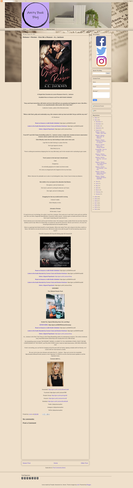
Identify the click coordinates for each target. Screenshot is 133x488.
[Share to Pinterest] (49, 414)
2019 (96, 198)
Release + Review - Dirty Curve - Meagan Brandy (100, 146)
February (98, 192)
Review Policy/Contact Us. (36, 29)
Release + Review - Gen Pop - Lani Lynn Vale (101, 159)
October (98, 126)
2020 (96, 196)
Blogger (89, 484)
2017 (96, 203)
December (98, 121)
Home (24, 29)
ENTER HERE (44, 325)
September (99, 128)
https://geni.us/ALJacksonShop (63, 276)
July (97, 181)
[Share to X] (46, 414)
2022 (96, 117)
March (97, 189)
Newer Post (26, 463)
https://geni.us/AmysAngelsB (59, 395)
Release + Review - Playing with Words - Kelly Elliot (101, 177)
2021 (96, 120)
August (98, 130)
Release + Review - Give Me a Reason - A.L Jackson (101, 141)
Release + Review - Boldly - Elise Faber (101, 132)
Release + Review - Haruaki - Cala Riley (101, 154)
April (97, 187)
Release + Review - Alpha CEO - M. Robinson (100, 137)
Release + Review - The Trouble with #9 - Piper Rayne (101, 163)
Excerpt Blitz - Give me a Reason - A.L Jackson (101, 151)
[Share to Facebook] (47, 414)
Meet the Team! (51, 29)
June (97, 183)
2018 (96, 200)
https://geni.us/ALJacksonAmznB (58, 398)
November (98, 123)
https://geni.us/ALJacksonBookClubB (58, 389)
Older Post (84, 463)
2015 (96, 207)
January (98, 194)
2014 (96, 209)
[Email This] (43, 414)
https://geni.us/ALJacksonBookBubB (58, 401)
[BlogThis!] (44, 414)
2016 (96, 205)
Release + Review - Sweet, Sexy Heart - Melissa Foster (101, 173)
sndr (78, 484)
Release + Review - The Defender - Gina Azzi (101, 168)
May (97, 185)
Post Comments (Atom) (59, 467)
